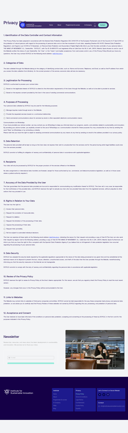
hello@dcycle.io (57, 53)
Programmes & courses (73, 25)
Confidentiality (80, 402)
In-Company (88, 25)
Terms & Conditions (81, 397)
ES (95, 24)
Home (51, 25)
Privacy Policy (80, 394)
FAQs (54, 405)
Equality (78, 408)
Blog (54, 408)
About (59, 25)
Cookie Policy (80, 405)
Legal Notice (79, 400)
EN (95, 26)
